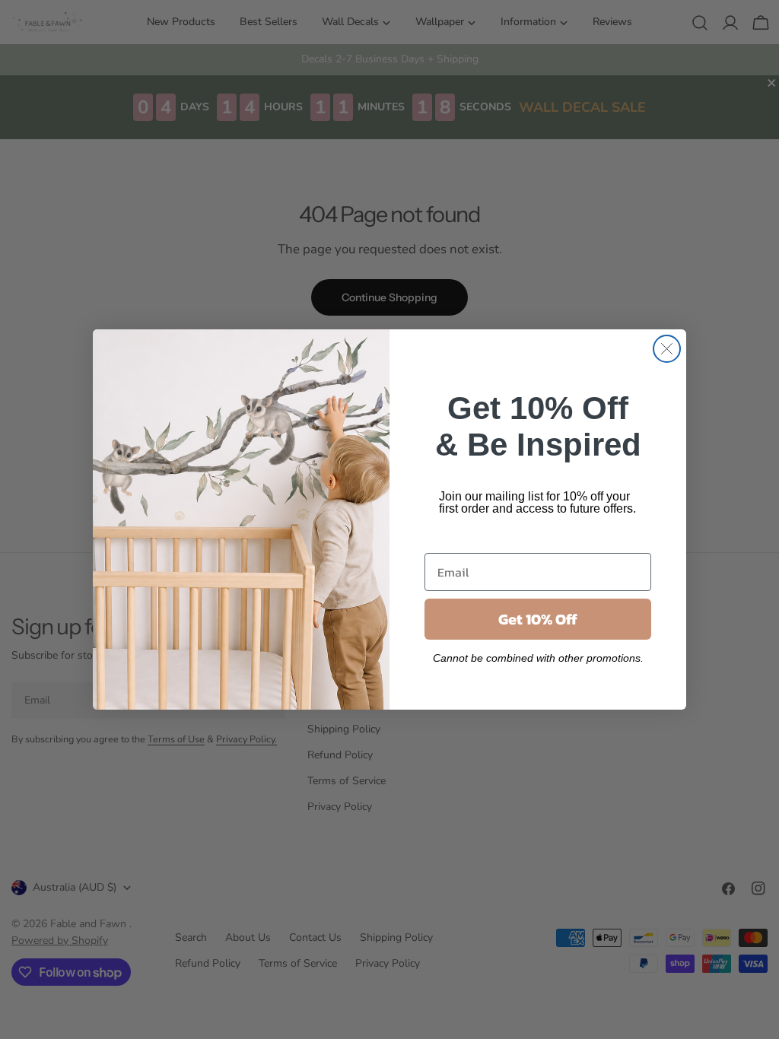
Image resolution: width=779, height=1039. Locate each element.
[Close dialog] (666, 348)
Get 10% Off (537, 619)
